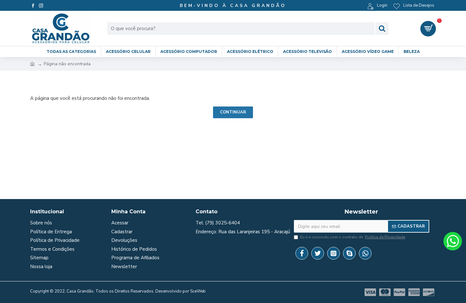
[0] (428, 28)
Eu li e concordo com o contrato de (352, 237)
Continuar (233, 112)
